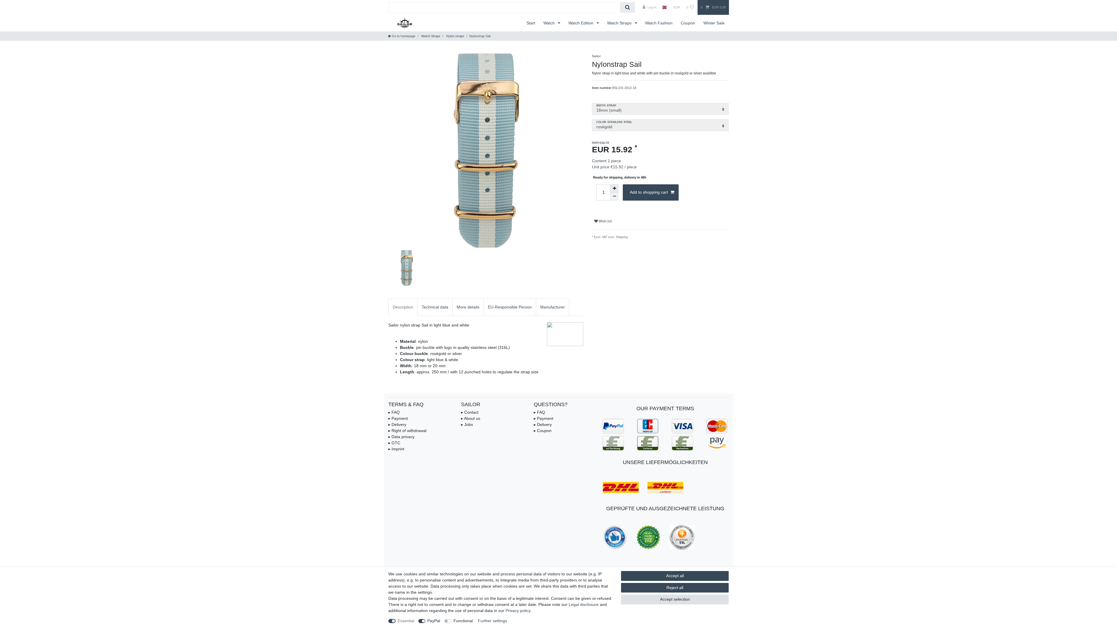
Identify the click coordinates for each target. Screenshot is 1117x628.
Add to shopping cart (649, 192)
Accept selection (675, 599)
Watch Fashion (659, 23)
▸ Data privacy (401, 436)
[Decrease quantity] (614, 196)
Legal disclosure (584, 604)
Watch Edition (581, 23)
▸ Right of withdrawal (407, 430)
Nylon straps (454, 36)
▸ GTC (394, 442)
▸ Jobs (467, 424)
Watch (549, 23)
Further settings (492, 620)
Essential (406, 620)
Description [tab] (403, 307)
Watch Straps (620, 23)
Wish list (605, 221)
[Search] (627, 7)
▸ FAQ (394, 412)
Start (531, 23)
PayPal (433, 620)
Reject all (674, 587)
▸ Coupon (543, 430)
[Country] (664, 7)
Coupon (688, 23)
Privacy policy (518, 610)
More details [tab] (468, 307)
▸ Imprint (396, 449)
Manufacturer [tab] (552, 307)
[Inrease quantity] (614, 188)
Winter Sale (714, 23)
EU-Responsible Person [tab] (510, 307)
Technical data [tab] (435, 307)
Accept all (675, 575)
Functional (463, 620)
